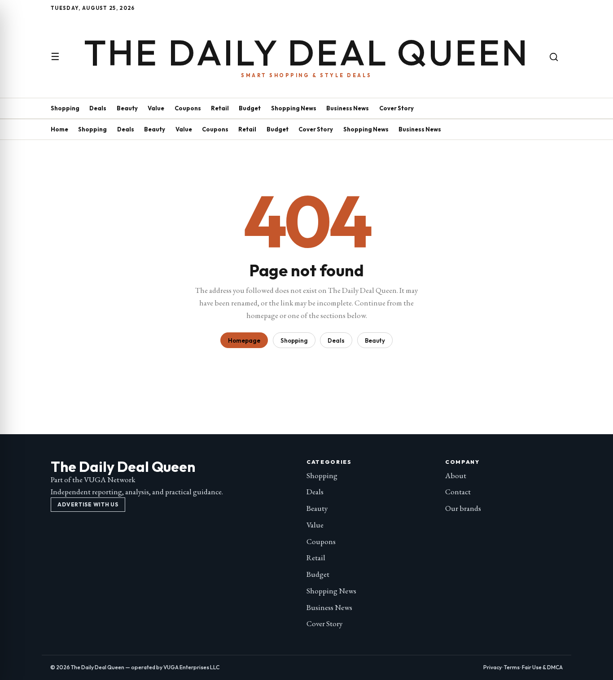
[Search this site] (553, 56)
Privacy (492, 667)
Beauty (127, 108)
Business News (347, 108)
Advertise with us (87, 504)
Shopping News (293, 108)
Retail (220, 108)
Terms (512, 667)
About (455, 475)
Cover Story (396, 108)
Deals (97, 108)
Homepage (244, 340)
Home (59, 129)
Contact (458, 492)
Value (156, 108)
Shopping (65, 108)
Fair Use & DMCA (542, 667)
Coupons (188, 108)
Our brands (463, 508)
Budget (250, 108)
